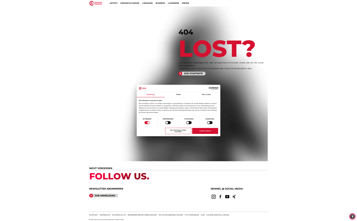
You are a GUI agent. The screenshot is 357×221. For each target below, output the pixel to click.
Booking (148, 3)
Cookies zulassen (205, 131)
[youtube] (227, 197)
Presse (185, 3)
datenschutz (119, 215)
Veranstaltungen (129, 3)
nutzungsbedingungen (171, 215)
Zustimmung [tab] (151, 94)
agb (203, 215)
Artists (113, 3)
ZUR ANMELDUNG (105, 195)
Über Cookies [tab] (206, 94)
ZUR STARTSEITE (193, 73)
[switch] (168, 122)
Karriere (174, 3)
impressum (105, 215)
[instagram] (214, 197)
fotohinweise (192, 215)
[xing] (234, 197)
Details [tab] (178, 94)
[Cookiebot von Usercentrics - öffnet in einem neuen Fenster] (210, 88)
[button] (352, 216)
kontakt (93, 215)
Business (160, 3)
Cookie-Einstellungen (217, 215)
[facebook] (220, 197)
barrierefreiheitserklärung (142, 215)
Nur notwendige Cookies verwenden (178, 130)
